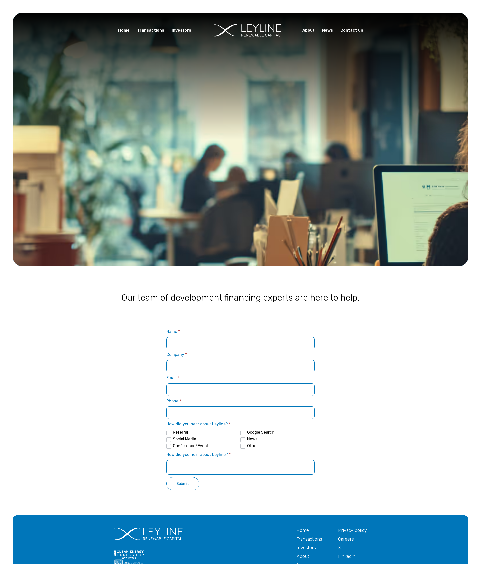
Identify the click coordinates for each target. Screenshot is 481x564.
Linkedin (346, 556)
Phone (173, 401)
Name (173, 331)
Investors (306, 547)
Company (176, 354)
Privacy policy (352, 530)
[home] (246, 30)
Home (303, 530)
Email (172, 377)
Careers (346, 539)
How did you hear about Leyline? (198, 424)
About (303, 556)
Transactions (309, 539)
